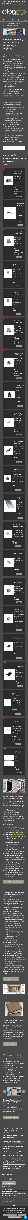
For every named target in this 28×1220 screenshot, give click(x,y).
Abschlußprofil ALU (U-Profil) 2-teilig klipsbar (18, 233)
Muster (7, 1031)
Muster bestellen (10, 1044)
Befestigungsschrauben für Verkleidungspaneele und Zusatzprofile (18, 722)
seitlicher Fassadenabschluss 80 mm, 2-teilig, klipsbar (18, 293)
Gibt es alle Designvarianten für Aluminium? (13, 1147)
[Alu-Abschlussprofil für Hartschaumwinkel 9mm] (8, 646)
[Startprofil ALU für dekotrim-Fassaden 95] (10, 506)
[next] (23, 1091)
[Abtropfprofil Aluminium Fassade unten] (8, 534)
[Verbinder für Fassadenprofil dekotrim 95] (9, 422)
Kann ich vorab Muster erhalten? (13, 1155)
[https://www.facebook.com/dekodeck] (7, 1179)
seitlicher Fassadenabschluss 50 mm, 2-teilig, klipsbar (18, 265)
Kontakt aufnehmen (11, 979)
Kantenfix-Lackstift (18, 751)
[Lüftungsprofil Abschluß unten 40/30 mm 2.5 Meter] (9, 562)
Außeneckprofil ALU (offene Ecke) (20, 386)
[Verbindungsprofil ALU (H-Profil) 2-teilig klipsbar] (9, 330)
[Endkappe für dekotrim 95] (10, 213)
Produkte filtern (15, 148)
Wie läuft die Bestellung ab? (12, 1152)
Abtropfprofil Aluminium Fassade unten (17, 525)
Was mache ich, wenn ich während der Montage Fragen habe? (13, 1167)
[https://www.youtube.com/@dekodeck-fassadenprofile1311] (3, 1179)
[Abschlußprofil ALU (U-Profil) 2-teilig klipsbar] (9, 241)
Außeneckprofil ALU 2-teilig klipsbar (18, 354)
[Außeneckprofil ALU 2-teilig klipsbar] (9, 362)
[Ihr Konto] (19, 20)
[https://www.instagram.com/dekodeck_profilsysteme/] (10, 1179)
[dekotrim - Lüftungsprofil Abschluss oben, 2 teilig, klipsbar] (9, 590)
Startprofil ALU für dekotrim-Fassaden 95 (20, 498)
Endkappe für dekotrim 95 (20, 204)
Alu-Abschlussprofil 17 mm (20, 665)
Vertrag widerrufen (8, 1183)
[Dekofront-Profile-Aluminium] (14, 1091)
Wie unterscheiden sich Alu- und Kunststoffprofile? (13, 1136)
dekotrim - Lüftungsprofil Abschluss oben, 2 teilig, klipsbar (19, 582)
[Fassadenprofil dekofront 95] (8, 180)
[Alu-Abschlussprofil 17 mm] (9, 674)
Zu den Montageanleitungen (13, 882)
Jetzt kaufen (19, 196)
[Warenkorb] (25, 20)
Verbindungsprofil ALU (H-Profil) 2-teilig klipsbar (19, 321)
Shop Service (6, 1186)
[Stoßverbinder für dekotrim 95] (8, 451)
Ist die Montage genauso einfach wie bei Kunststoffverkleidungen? (13, 1142)
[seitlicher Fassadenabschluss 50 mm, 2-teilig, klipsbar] (8, 273)
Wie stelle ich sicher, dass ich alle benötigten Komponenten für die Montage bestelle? (13, 1161)
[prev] (4, 1091)
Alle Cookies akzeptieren (14, 1217)
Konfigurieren (22, 1215)
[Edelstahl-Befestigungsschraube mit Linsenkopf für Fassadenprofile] (7, 702)
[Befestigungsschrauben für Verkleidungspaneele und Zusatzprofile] (7, 730)
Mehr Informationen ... (16, 1212)
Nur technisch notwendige (10, 1215)
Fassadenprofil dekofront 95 (18, 172)
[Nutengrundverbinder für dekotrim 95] (7, 478)
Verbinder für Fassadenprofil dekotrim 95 (18, 414)
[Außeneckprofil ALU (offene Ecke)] (9, 394)
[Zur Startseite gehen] (14, 12)
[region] (14, 1091)
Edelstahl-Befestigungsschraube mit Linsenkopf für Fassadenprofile (18, 694)
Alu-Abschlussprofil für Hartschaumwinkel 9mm (19, 638)
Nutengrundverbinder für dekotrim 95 (18, 470)
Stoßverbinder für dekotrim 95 (19, 442)
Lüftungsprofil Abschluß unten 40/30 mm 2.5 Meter (18, 554)
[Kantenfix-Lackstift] (9, 760)
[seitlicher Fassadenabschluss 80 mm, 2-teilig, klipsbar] (8, 302)
